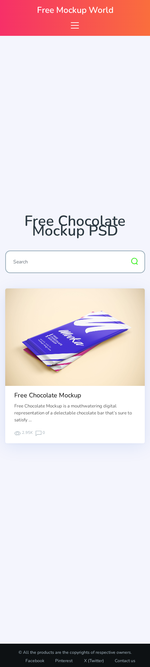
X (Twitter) (93, 661)
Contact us (125, 661)
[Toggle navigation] (75, 25)
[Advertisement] (75, 128)
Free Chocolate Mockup (47, 395)
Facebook (34, 661)
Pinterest (64, 661)
